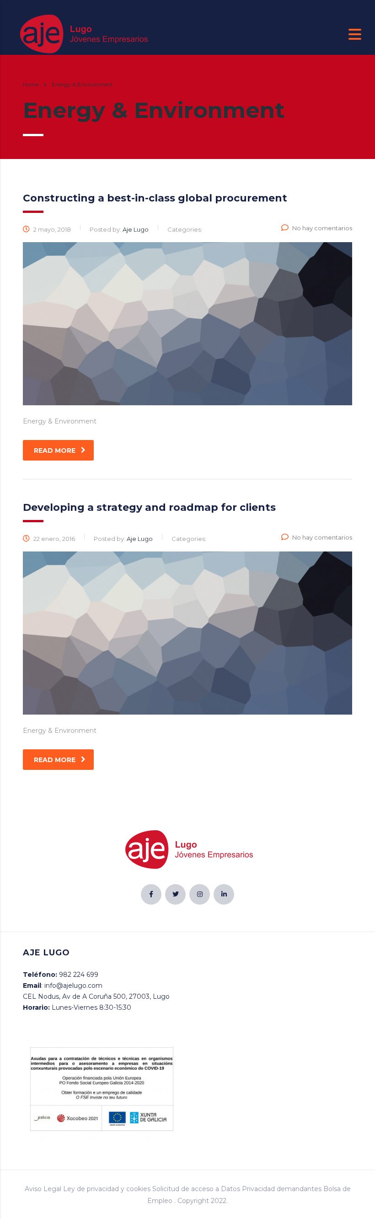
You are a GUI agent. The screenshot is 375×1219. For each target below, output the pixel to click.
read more (54, 450)
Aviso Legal (43, 1189)
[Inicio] (82, 34)
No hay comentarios (322, 228)
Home (31, 84)
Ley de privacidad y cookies (106, 1189)
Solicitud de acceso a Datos (196, 1189)
